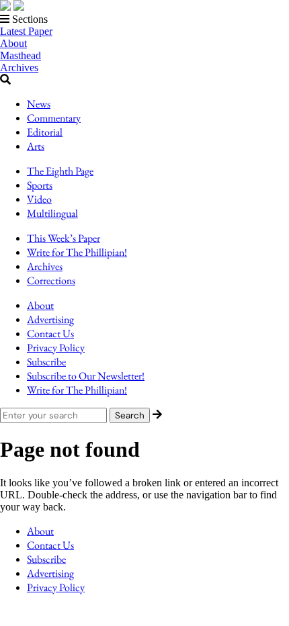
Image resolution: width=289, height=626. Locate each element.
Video (39, 199)
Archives (19, 67)
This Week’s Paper (63, 238)
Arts (35, 146)
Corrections (51, 280)
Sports (39, 185)
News (38, 104)
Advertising (50, 319)
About (13, 43)
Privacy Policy (56, 348)
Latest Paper (26, 31)
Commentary (54, 118)
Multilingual (52, 213)
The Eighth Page (60, 171)
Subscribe (46, 362)
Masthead (20, 55)
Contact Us (50, 333)
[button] (144, 19)
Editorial (45, 132)
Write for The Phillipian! (77, 252)
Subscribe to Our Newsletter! (85, 376)
